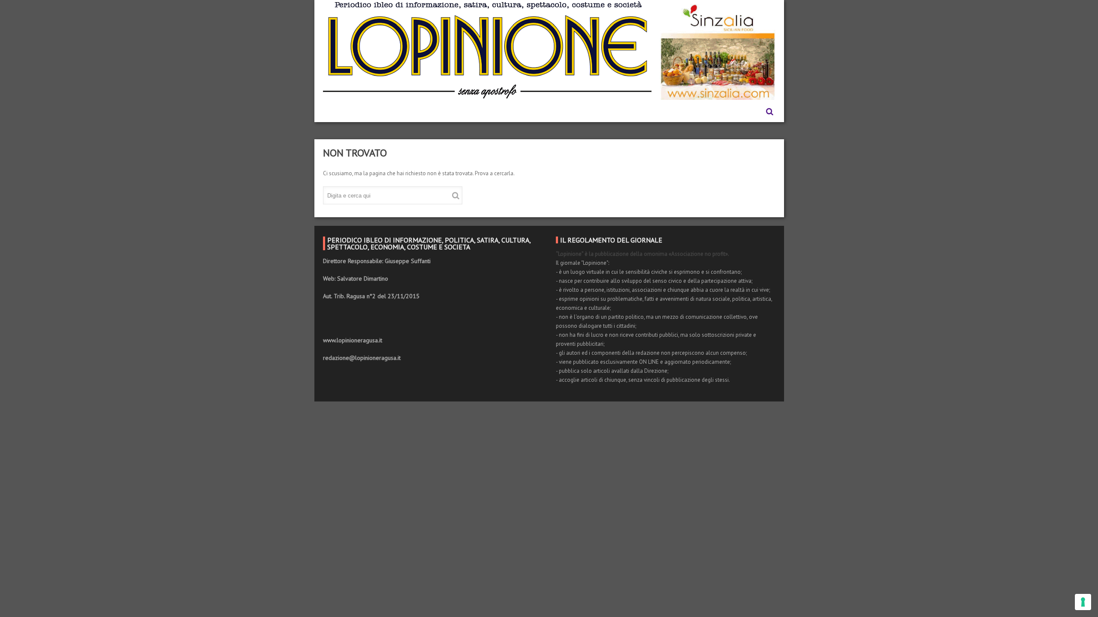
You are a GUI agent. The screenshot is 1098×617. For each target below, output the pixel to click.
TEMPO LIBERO (652, 111)
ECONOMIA (475, 111)
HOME (332, 111)
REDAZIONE (375, 111)
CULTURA (520, 111)
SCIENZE (601, 111)
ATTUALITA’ (425, 111)
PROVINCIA (708, 111)
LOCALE (561, 111)
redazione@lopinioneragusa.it (362, 358)
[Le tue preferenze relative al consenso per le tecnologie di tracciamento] (1083, 602)
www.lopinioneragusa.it (352, 340)
